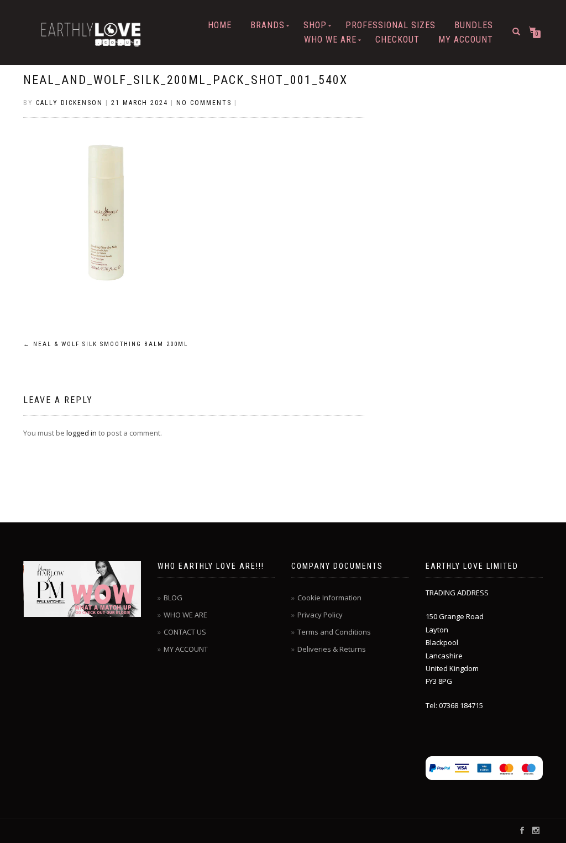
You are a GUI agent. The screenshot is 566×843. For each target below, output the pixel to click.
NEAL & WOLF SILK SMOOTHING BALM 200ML (105, 344)
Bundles (473, 25)
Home (220, 25)
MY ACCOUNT (465, 39)
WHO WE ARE (330, 39)
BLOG (173, 598)
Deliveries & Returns (331, 649)
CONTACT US (185, 632)
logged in (81, 433)
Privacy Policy (320, 615)
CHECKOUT (397, 39)
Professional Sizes (390, 25)
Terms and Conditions (334, 632)
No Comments (204, 103)
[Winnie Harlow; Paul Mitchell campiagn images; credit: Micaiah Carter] (83, 589)
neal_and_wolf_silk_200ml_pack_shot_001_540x (185, 80)
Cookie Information (329, 598)
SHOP (315, 25)
